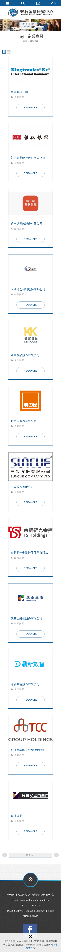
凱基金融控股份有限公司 (30, 613)
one (8, 52)
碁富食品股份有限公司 (30, 350)
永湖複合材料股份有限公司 (30, 284)
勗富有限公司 (30, 86)
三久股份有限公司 (30, 481)
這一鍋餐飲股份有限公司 (30, 218)
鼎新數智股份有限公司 (30, 679)
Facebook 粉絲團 (30, 931)
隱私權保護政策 (30, 916)
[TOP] (30, 880)
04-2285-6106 (33, 905)
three (4, 52)
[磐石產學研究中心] (30, 12)
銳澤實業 (30, 810)
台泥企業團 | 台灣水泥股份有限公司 (30, 744)
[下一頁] (56, 855)
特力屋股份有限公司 (30, 415)
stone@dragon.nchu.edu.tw (34, 900)
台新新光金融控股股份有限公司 (30, 547)
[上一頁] (4, 855)
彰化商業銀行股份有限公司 (30, 152)
